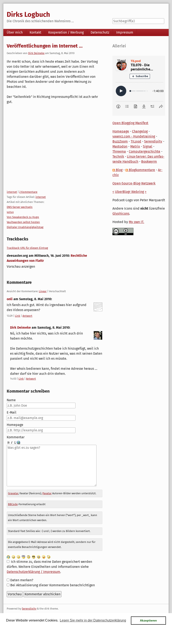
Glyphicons (120, 213)
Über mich (15, 32)
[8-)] (33, 557)
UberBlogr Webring (129, 192)
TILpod (136, 141)
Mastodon (119, 146)
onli (10, 299)
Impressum (124, 32)
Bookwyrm (149, 161)
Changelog (140, 131)
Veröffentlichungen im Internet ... (45, 46)
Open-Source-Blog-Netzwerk (133, 183)
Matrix (135, 146)
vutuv (10, 212)
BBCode (13, 504)
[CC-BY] (122, 231)
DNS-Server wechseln (20, 207)
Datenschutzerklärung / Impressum (33, 572)
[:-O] (23, 557)
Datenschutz (100, 32)
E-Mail (11, 412)
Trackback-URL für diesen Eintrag (27, 247)
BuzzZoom (120, 141)
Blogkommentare (141, 170)
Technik (118, 156)
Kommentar (16, 437)
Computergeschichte (144, 151)
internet (12, 191)
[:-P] (43, 557)
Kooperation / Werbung (66, 32)
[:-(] (28, 557)
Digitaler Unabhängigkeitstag (25, 227)
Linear (43, 291)
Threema (119, 151)
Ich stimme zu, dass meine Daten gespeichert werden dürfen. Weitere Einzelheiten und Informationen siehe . (49, 567)
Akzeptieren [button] (148, 620)
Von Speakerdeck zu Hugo (23, 217)
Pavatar (47, 493)
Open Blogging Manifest (130, 123)
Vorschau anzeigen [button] (21, 267)
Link (17, 315)
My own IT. (136, 222)
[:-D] (38, 557)
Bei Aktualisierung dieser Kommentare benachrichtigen (52, 585)
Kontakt (35, 32)
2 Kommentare (28, 191)
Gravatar (13, 493)
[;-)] (48, 557)
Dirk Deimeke (36, 53)
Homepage (15, 425)
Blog (118, 170)
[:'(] (8, 557)
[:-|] (18, 557)
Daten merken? (21, 580)
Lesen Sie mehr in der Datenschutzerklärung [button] (93, 620)
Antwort (27, 315)
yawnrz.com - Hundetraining (133, 136)
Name (11, 400)
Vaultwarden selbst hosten (23, 222)
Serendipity (153, 141)
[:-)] (13, 557)
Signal (147, 146)
